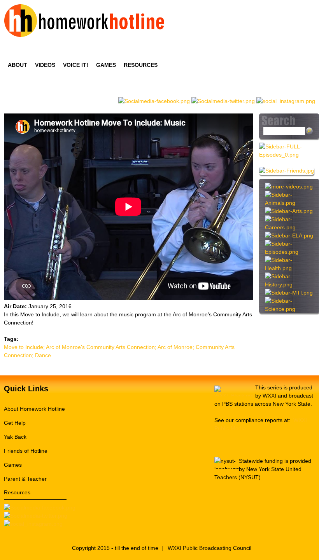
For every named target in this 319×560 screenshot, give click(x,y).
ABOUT (17, 65)
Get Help (15, 423)
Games (13, 465)
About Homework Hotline (34, 409)
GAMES (106, 65)
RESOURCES (141, 65)
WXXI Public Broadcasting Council (209, 548)
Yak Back (15, 437)
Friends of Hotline (25, 451)
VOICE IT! (75, 65)
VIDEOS (45, 65)
